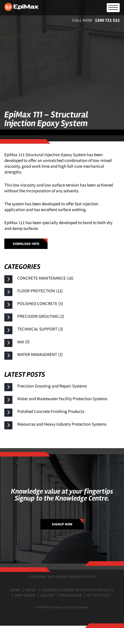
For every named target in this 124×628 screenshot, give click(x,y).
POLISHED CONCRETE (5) (40, 303)
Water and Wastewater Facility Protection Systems (62, 398)
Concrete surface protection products (78, 590)
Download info (26, 243)
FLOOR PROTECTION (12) (40, 290)
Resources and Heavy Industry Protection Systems (61, 424)
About (30, 590)
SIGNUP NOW (62, 524)
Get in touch (98, 595)
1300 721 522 (107, 20)
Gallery (48, 595)
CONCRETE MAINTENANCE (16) (45, 278)
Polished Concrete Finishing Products (50, 411)
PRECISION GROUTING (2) (40, 316)
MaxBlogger (71, 595)
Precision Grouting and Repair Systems (52, 386)
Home (15, 590)
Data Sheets (25, 595)
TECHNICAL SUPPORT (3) (40, 329)
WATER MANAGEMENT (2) (40, 354)
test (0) (23, 341)
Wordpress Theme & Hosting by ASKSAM (62, 607)
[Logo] (62, 7)
